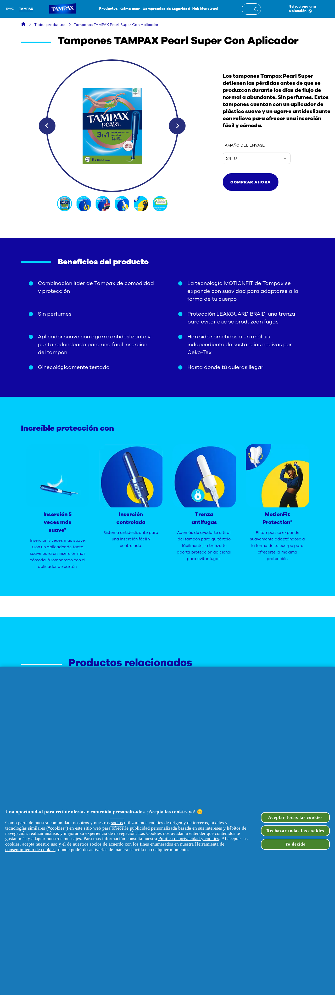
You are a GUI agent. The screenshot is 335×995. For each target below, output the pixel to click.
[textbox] (251, 9)
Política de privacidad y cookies (188, 838)
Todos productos (49, 24)
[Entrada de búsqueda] (257, 10)
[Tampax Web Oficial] (62, 9)
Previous (47, 126)
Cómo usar (130, 9)
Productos (108, 8)
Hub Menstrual (205, 8)
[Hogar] (23, 25)
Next (177, 126)
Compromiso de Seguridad (166, 9)
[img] (65, 204)
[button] (250, 182)
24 (231, 158)
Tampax (26, 9)
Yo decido (295, 844)
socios (117, 822)
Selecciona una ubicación (302, 8)
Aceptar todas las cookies (295, 817)
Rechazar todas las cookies (295, 830)
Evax (10, 9)
